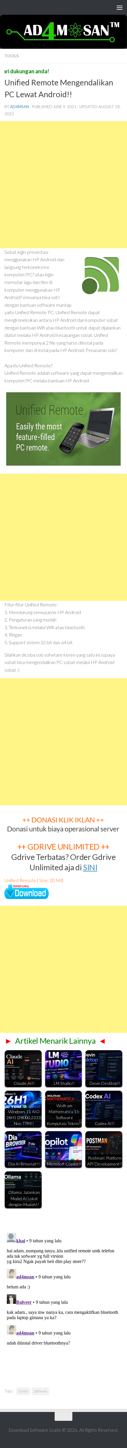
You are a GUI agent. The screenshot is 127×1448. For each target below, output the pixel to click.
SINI (90, 867)
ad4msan (19, 106)
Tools (11, 55)
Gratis (23, 1391)
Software (40, 1391)
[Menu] (119, 7)
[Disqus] (63, 1304)
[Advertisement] (63, 184)
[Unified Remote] (26, 897)
